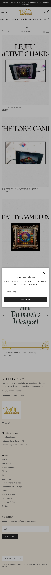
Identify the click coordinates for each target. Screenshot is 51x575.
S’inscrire (25, 299)
